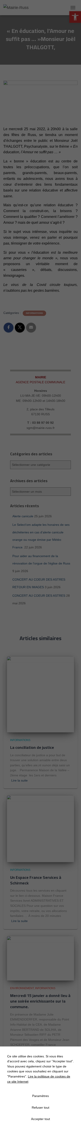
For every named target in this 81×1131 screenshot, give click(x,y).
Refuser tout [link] (40, 1107)
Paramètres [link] (40, 1096)
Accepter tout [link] (40, 1119)
